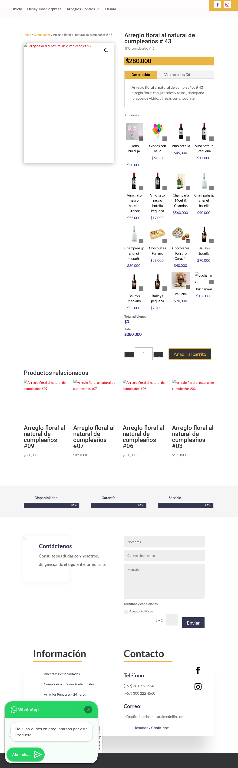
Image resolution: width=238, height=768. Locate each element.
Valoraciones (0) (177, 74)
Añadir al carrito (190, 354)
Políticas (146, 611)
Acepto (141, 611)
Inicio (17, 9)
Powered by (100, 738)
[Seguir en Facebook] (217, 4)
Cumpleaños (42, 35)
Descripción (141, 74)
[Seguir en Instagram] (227, 4)
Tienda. (111, 9)
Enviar (193, 622)
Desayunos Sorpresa (44, 9)
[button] (106, 50)
